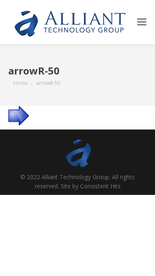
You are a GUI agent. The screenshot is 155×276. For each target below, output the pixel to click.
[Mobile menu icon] (142, 22)
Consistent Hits (100, 186)
